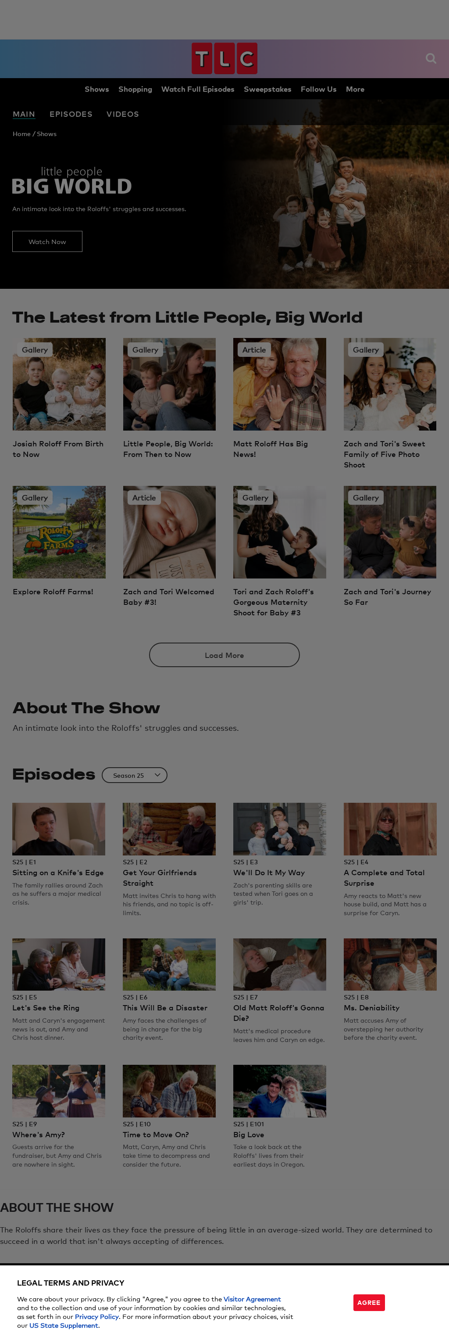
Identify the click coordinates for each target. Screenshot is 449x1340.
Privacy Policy (97, 1316)
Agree (368, 1302)
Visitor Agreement (252, 1298)
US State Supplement (63, 1325)
